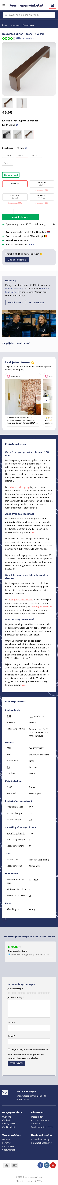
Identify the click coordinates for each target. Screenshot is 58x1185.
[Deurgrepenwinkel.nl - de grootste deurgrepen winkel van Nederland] (27, 5)
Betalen (6, 1139)
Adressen (35, 1123)
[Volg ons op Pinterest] (53, 1165)
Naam (11, 1022)
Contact (6, 1120)
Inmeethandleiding (40, 1139)
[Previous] (7, 68)
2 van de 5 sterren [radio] (13, 993)
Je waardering (15, 988)
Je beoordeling (16, 997)
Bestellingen (37, 1116)
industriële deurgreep (19, 487)
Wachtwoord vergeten (42, 1127)
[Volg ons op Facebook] (40, 1165)
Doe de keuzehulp (17, 259)
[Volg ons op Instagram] (47, 1165)
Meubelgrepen (28, 25)
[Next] (51, 68)
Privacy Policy (8, 1123)
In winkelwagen (20, 217)
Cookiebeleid (8, 1127)
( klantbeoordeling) (25, 38)
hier (33, 532)
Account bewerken (40, 1120)
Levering (6, 1142)
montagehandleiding (42, 606)
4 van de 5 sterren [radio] (31, 993)
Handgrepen (15, 25)
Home (4, 25)
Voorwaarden (8, 1149)
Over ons (6, 1116)
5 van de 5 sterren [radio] (43, 993)
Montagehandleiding (41, 1142)
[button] (4, 5)
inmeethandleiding (14, 288)
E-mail (11, 1036)
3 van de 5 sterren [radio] (21, 993)
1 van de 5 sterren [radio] (8, 993)
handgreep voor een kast (21, 599)
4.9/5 (31, 244)
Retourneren (8, 1146)
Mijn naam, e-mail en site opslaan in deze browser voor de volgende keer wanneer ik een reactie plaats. (28, 1053)
